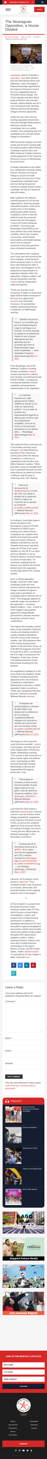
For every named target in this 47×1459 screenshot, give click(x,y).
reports (13, 282)
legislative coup (17, 78)
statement (23, 882)
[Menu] (8, 9)
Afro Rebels (13, 1435)
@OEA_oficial (21, 850)
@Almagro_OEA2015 (24, 796)
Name (8, 1038)
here (27, 957)
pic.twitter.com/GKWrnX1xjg (27, 864)
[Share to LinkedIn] (26, 967)
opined (37, 744)
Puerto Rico (13, 1428)
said (21, 450)
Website (9, 1063)
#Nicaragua (31, 858)
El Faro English (13, 37)
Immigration (34, 1421)
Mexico (13, 1431)
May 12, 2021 (32, 513)
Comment (10, 1001)
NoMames (34, 1425)
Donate (39, 9)
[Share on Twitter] (20, 967)
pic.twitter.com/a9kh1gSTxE (27, 729)
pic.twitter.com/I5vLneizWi (26, 508)
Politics (13, 1421)
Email (8, 1051)
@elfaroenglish (32, 952)
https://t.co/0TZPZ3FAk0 (25, 861)
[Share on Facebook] (13, 967)
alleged (32, 371)
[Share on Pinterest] (33, 967)
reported (30, 696)
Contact (34, 1428)
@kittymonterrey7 (22, 491)
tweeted (14, 301)
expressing (25, 812)
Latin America (13, 1425)
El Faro (24, 39)
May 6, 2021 (20, 872)
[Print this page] (13, 975)
